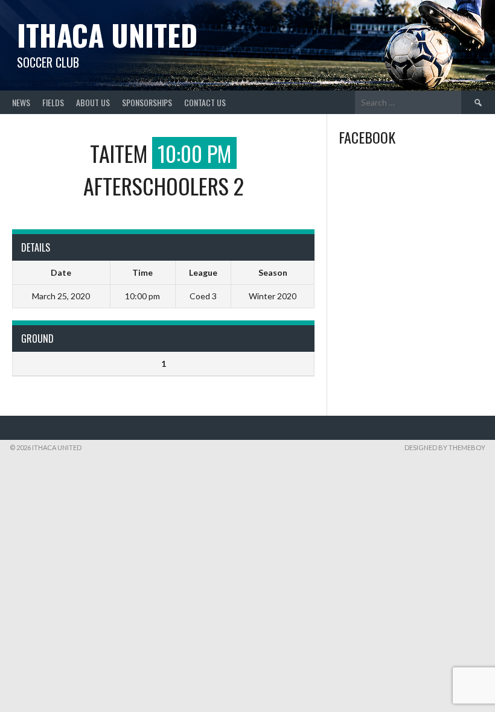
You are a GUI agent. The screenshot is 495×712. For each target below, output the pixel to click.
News (21, 102)
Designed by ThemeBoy (444, 447)
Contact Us (205, 102)
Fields (53, 102)
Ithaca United (107, 34)
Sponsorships (147, 102)
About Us (93, 102)
